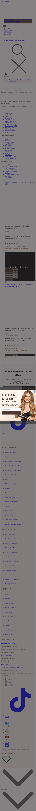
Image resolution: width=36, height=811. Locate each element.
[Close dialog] (34, 391)
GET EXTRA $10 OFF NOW (11, 412)
